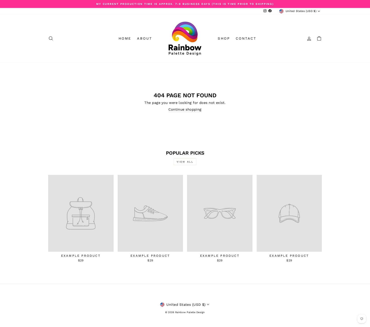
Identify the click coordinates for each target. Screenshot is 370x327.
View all (185, 161)
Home (125, 38)
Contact (246, 38)
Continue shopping (185, 109)
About (144, 38)
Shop (224, 38)
